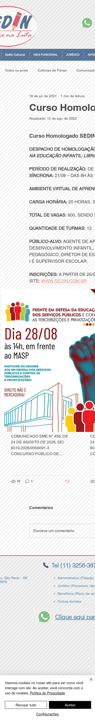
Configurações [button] (47, 713)
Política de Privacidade (47, 692)
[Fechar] (88, 682)
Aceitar (70, 704)
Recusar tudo (26, 704)
